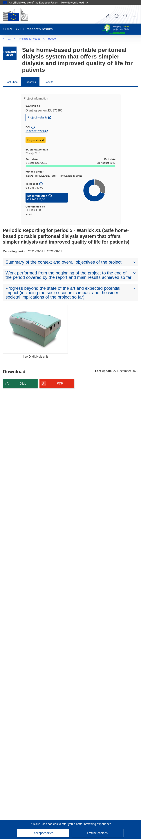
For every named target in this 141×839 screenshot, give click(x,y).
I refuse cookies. (97, 833)
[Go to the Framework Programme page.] (10, 53)
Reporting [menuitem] (30, 81)
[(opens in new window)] (15, 14)
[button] (117, 16)
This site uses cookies (44, 824)
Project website (37, 118)
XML (23, 383)
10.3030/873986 (35, 131)
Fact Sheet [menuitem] (12, 81)
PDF (60, 383)
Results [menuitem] (48, 81)
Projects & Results (29, 38)
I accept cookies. (43, 833)
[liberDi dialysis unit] (35, 329)
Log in (108, 16)
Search (125, 16)
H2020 (52, 38)
